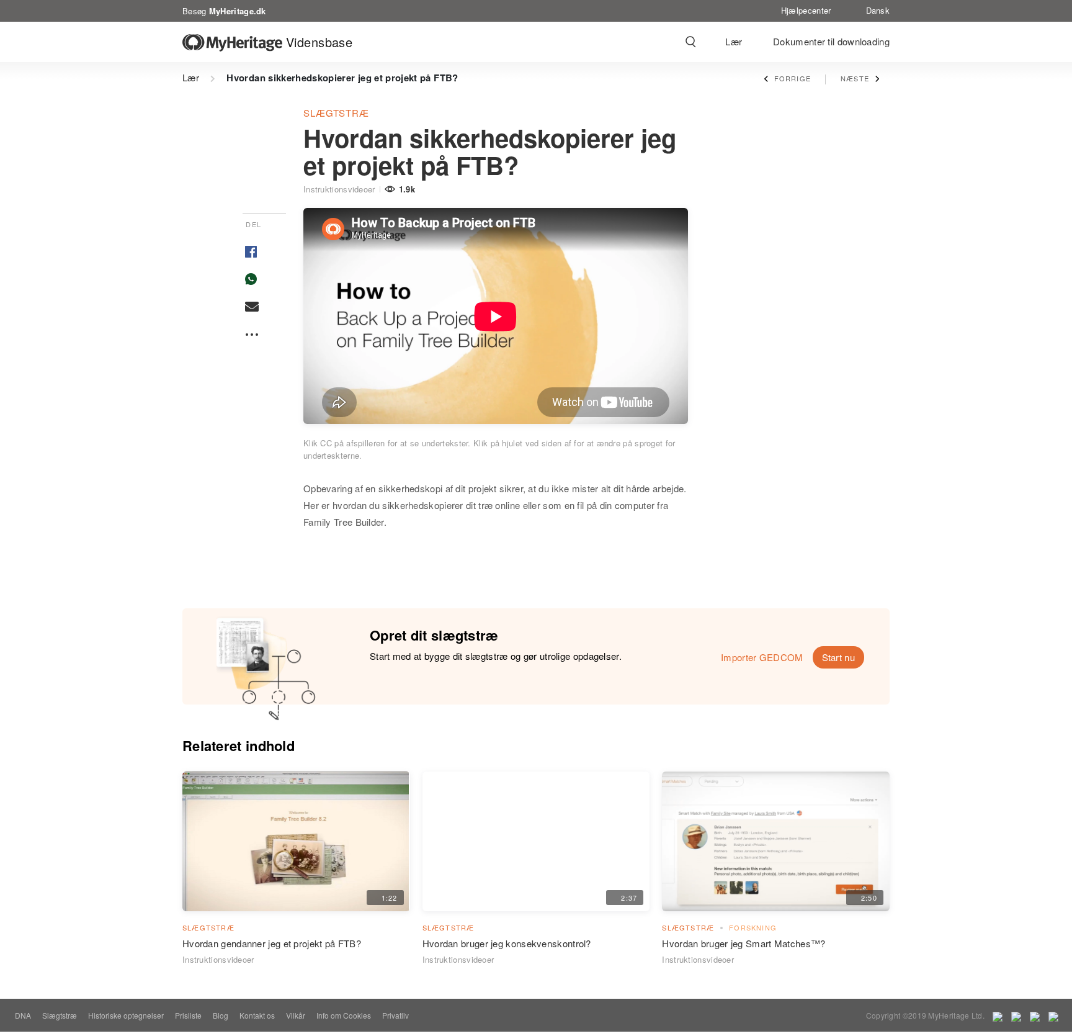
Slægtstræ (336, 112)
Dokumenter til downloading (831, 41)
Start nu (838, 657)
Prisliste (188, 1015)
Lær (733, 41)
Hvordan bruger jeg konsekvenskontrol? (506, 943)
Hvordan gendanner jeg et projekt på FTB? (271, 943)
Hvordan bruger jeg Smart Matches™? (743, 943)
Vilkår (295, 1015)
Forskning (753, 927)
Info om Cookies (343, 1015)
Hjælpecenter (806, 10)
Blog (220, 1015)
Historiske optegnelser (126, 1015)
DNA (23, 1015)
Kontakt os (257, 1015)
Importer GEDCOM (762, 657)
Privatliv (395, 1015)
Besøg (224, 10)
